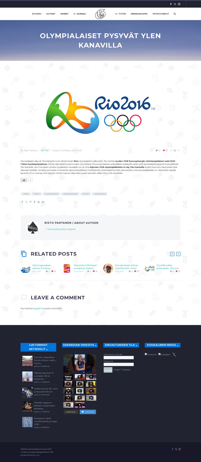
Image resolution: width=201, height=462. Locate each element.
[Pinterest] (30, 202)
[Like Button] (24, 180)
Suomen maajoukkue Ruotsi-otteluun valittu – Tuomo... (45, 360)
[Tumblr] (35, 202)
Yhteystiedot (160, 14)
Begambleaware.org (30, 455)
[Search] (174, 14)
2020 (37, 194)
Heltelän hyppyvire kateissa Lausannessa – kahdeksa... (45, 405)
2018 (26, 194)
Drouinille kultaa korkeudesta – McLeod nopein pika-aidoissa (167, 268)
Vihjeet (64, 14)
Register (126, 369)
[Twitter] (175, 4)
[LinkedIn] (39, 202)
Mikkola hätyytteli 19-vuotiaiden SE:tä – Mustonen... (44, 376)
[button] (172, 254)
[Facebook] (171, 4)
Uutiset (50, 14)
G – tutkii (120, 14)
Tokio (86, 194)
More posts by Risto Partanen (61, 229)
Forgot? (117, 369)
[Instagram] (179, 4)
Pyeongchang (70, 194)
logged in (37, 308)
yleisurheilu (100, 194)
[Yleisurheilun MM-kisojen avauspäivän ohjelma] (68, 268)
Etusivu (36, 14)
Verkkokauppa (139, 14)
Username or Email (113, 354)
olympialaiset (52, 194)
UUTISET (45, 150)
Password (108, 361)
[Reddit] (43, 202)
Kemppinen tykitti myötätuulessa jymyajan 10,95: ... (45, 421)
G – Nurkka (80, 14)
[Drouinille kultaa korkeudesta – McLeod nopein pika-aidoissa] (151, 268)
